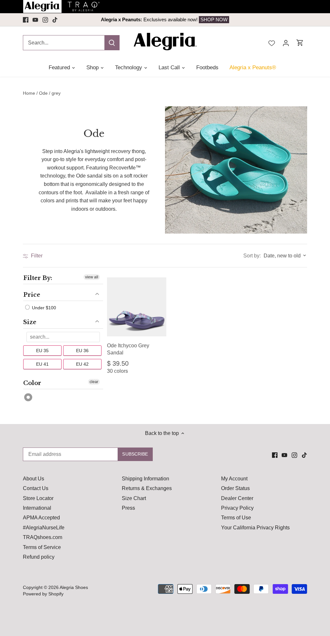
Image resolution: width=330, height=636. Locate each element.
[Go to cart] (300, 43)
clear (94, 381)
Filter (36, 255)
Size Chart (134, 498)
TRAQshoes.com (42, 537)
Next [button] (261, 20)
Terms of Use (236, 517)
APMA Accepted (41, 517)
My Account (234, 478)
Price (31, 294)
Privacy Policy (237, 508)
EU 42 (82, 363)
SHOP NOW (214, 19)
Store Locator (38, 498)
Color (32, 382)
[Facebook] (25, 19)
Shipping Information (145, 478)
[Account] (286, 43)
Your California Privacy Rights (255, 527)
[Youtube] (35, 19)
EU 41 (42, 363)
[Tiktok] (55, 19)
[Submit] (111, 42)
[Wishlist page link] (271, 42)
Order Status (235, 488)
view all (91, 277)
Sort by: (252, 255)
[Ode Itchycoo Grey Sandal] (136, 307)
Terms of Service (42, 547)
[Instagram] (45, 19)
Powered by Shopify (43, 593)
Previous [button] (69, 20)
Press (128, 508)
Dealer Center (237, 498)
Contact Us (35, 488)
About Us (33, 478)
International (37, 508)
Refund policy (38, 557)
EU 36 (82, 350)
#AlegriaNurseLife (43, 527)
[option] (165, 19)
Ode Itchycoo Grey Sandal (128, 349)
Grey (28, 397)
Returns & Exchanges (147, 488)
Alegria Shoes (74, 587)
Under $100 (43, 307)
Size (29, 322)
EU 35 (42, 350)
